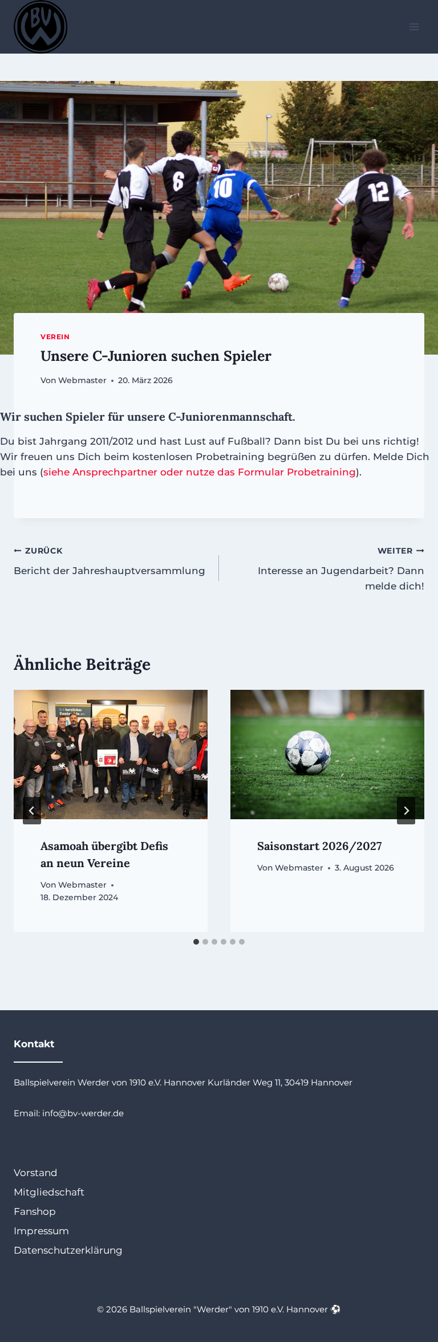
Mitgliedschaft (49, 1192)
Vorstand (36, 1172)
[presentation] (111, 754)
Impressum (41, 1231)
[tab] (196, 942)
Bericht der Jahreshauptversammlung (109, 561)
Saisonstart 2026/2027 (319, 846)
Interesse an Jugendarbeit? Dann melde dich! (341, 569)
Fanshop (35, 1211)
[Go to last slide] (32, 810)
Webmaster (82, 380)
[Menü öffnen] (413, 26)
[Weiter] (406, 810)
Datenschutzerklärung (68, 1250)
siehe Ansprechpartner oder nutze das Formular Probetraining (199, 472)
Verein (55, 336)
